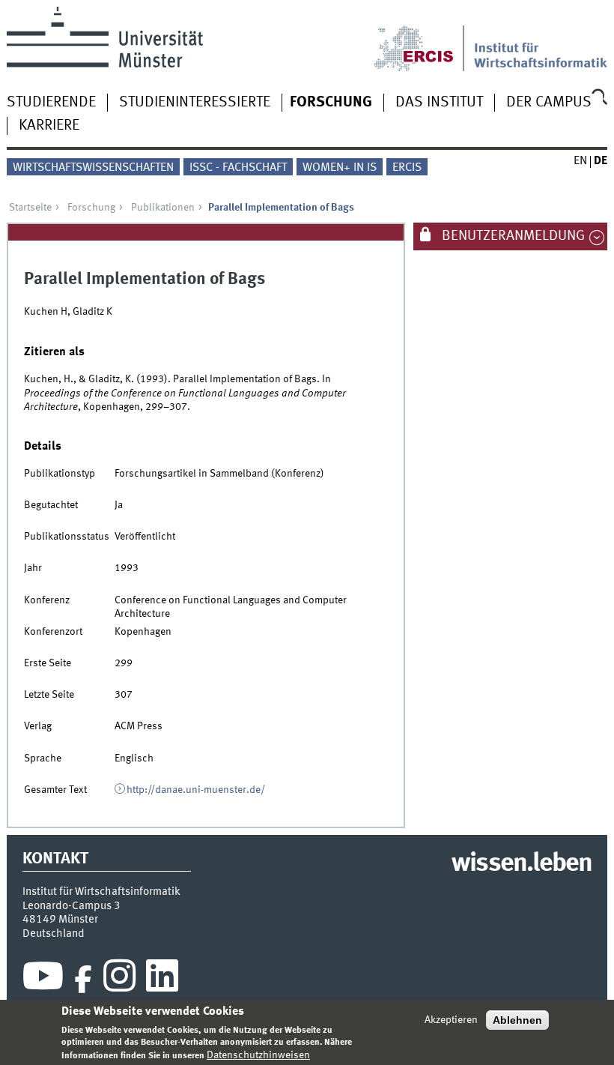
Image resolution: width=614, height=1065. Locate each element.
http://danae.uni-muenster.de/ (196, 790)
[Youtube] (43, 979)
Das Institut (439, 102)
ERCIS (407, 168)
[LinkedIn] (162, 979)
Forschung (331, 102)
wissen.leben (522, 864)
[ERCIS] (423, 39)
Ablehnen (517, 1020)
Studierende (51, 102)
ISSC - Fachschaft (238, 168)
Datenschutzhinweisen (258, 1055)
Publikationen (163, 207)
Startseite (30, 207)
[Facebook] (83, 979)
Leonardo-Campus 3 (71, 906)
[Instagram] (119, 979)
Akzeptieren (451, 1020)
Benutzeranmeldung (512, 236)
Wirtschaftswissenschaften (93, 168)
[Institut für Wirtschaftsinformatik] (541, 39)
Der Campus (549, 102)
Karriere (49, 125)
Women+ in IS (340, 168)
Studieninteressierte (194, 102)
